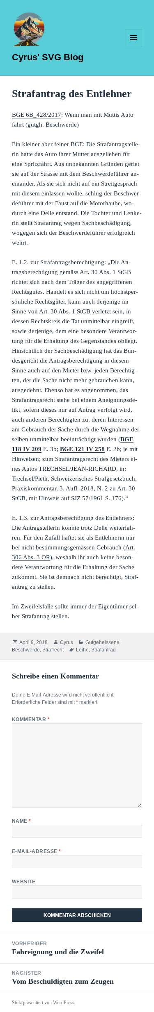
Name (21, 821)
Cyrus (66, 642)
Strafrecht (53, 650)
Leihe (82, 650)
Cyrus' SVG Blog (47, 57)
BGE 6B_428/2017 (36, 114)
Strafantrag (103, 650)
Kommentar (31, 719)
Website (23, 882)
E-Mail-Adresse (36, 851)
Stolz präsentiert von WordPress (43, 1002)
